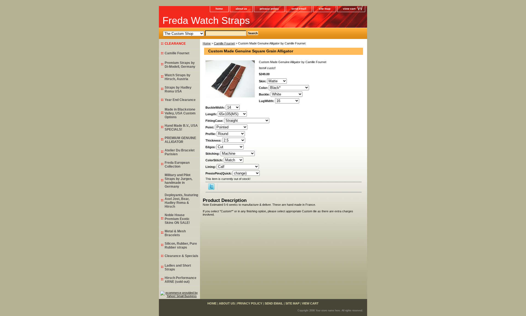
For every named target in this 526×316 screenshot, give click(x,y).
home (219, 8)
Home (207, 43)
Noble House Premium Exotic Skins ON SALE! (177, 219)
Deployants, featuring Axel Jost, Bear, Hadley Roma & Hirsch (181, 200)
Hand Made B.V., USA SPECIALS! (181, 127)
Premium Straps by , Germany (180, 65)
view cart (349, 8)
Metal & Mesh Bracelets (175, 233)
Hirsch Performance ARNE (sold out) (180, 280)
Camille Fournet (224, 43)
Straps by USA (178, 89)
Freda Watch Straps (206, 20)
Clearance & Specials (181, 256)
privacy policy (269, 8)
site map (324, 8)
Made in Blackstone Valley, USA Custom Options (180, 113)
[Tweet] (211, 188)
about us (241, 8)
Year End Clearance (180, 100)
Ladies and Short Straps (178, 267)
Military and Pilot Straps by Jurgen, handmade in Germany (178, 180)
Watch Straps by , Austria (177, 77)
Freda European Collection (177, 164)
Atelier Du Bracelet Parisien (180, 152)
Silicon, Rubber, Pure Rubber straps (181, 245)
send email (298, 8)
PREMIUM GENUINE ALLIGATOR (180, 140)
